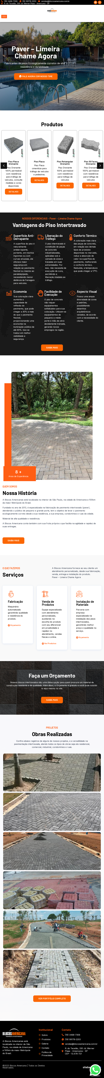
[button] (4, 165)
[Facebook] (95, 2)
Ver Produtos (50, 643)
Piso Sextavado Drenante (91, 162)
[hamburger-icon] (4, 16)
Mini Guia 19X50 (39, 161)
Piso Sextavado (65, 161)
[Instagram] (99, 2)
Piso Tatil (13, 161)
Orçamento (15, 625)
